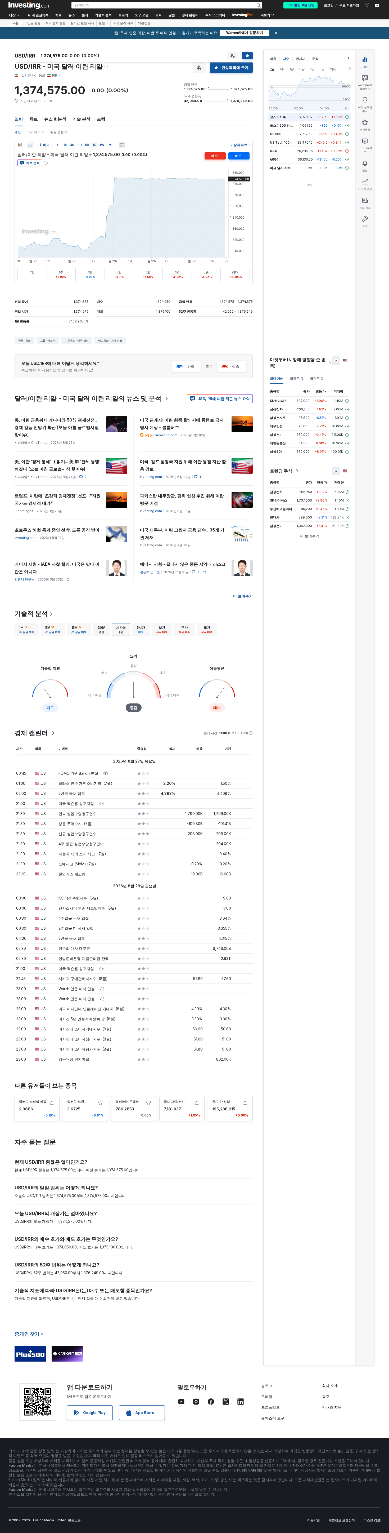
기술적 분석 (31, 613)
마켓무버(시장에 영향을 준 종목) (297, 363)
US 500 (275, 134)
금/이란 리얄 (221, 1102)
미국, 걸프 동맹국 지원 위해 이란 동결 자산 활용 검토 (183, 465)
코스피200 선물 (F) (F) (286, 125)
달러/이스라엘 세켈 (32, 1102)
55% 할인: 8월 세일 (300, 5)
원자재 (300, 59)
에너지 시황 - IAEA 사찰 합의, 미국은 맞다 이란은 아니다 (57, 567)
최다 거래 (276, 378)
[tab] (27, 629)
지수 (286, 59)
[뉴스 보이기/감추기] (122, 145)
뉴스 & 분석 (55, 119)
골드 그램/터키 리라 (178, 1102)
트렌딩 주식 (281, 470)
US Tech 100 (280, 142)
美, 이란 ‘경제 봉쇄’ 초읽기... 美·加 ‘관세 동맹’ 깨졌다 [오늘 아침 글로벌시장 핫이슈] (58, 465)
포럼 (101, 119)
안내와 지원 (332, 1407)
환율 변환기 (58, 132)
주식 (315, 59)
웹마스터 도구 (272, 1418)
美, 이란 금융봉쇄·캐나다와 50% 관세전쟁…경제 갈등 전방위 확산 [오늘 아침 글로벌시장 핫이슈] (57, 427)
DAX (273, 151)
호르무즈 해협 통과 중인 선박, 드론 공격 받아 (57, 530)
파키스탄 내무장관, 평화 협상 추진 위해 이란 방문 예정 (182, 499)
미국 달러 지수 (123, 23)
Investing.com (166, 435)
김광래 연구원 (24, 579)
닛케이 (274, 159)
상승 (235, 366)
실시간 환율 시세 (82, 23)
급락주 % (317, 378)
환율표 (103, 23)
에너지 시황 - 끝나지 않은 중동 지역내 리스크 (182, 564)
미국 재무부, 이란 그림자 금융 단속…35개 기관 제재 (182, 533)
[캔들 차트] (20, 145)
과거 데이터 (35, 132)
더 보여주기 (243, 596)
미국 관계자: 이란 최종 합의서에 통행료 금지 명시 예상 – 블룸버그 (182, 423)
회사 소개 (330, 1385)
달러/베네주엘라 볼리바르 (134, 1102)
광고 (325, 1396)
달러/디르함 (75, 1102)
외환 (15, 23)
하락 (191, 366)
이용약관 (313, 1520)
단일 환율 (34, 23)
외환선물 (144, 23)
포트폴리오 (270, 1407)
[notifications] (367, 4)
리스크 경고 (372, 1520)
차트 (33, 119)
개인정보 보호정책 (342, 1520)
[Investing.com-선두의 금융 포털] (29, 5)
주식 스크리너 (215, 15)
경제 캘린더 (190, 15)
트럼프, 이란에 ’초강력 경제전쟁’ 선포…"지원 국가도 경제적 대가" (58, 499)
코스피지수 (278, 117)
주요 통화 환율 (55, 23)
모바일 (266, 1396)
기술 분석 (82, 119)
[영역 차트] (30, 145)
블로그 (266, 1385)
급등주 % (297, 378)
